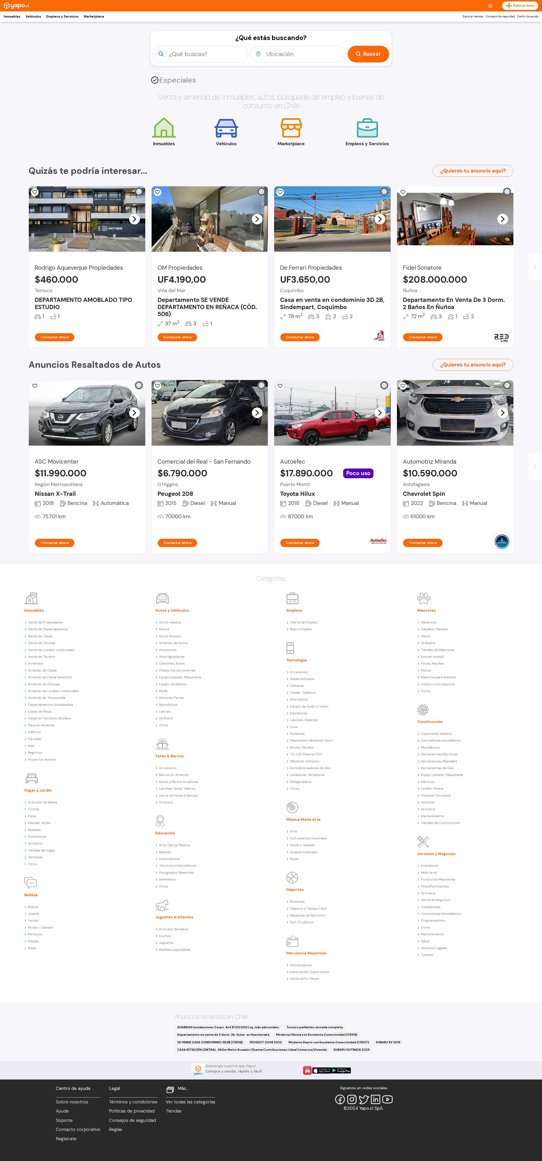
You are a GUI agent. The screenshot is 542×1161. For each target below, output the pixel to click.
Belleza (31, 894)
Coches (165, 936)
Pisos (32, 816)
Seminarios (167, 879)
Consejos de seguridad (500, 16)
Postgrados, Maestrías (176, 872)
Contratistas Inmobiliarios (441, 740)
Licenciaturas (169, 859)
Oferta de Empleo (303, 622)
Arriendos (35, 663)
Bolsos (33, 907)
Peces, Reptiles (432, 663)
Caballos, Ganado (434, 629)
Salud (425, 941)
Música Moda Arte (303, 819)
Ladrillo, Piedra (432, 788)
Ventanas (35, 857)
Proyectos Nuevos (42, 759)
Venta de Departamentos (48, 629)
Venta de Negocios (435, 900)
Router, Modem (302, 747)
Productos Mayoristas (438, 879)
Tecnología (296, 660)
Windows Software (304, 761)
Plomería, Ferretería (436, 795)
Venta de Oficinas (41, 643)
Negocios (35, 752)
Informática (299, 699)
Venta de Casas (40, 636)
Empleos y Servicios (62, 16)
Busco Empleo (301, 629)
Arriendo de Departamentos (50, 677)
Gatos (426, 636)
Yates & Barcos (169, 756)
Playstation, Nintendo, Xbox (311, 740)
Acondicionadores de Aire (310, 768)
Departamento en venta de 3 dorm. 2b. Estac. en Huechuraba (223, 1035)
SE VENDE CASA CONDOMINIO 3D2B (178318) (210, 1042)
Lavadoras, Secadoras (307, 775)
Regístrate (66, 1139)
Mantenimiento (432, 816)
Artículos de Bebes (42, 802)
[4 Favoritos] (280, 192)
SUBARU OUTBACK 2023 (351, 1050)
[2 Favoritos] (35, 192)
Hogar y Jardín (38, 790)
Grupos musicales (304, 852)
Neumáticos (168, 704)
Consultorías (431, 907)
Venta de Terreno (41, 656)
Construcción (430, 721)
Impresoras (298, 713)
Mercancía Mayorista (306, 953)
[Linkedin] (376, 1099)
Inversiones (429, 865)
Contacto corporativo (78, 1129)
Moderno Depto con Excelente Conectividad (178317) (329, 1042)
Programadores (433, 920)
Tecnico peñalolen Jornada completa (314, 1027)
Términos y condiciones (133, 1102)
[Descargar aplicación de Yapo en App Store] (322, 1070)
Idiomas (165, 852)
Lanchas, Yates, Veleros (177, 788)
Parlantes (297, 733)
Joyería (33, 913)
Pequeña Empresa (435, 886)
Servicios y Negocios (436, 853)
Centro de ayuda (527, 16)
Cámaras (297, 685)
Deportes (295, 889)
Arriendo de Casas (42, 670)
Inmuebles (12, 16)
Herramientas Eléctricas (439, 754)
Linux (294, 727)
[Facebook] (340, 1099)
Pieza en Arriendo (41, 725)
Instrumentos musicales (308, 838)
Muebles (34, 830)
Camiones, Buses (172, 663)
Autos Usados (170, 622)
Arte (293, 831)
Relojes (33, 941)
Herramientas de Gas (437, 768)
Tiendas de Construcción (440, 823)
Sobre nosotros (72, 1102)
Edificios (34, 732)
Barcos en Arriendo (174, 775)
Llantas (164, 711)
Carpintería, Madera (436, 733)
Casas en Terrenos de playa (49, 718)
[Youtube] (387, 1099)
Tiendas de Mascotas (437, 650)
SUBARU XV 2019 (388, 1042)
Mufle (163, 691)
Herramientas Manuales (439, 761)
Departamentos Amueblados (50, 704)
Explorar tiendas (473, 16)
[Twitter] (364, 1099)
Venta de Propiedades (45, 622)
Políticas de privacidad (132, 1111)
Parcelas (34, 739)
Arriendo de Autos (173, 643)
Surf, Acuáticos (302, 922)
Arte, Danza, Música (174, 845)
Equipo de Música (172, 684)
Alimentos (428, 622)
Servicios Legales (434, 948)
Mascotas (426, 610)
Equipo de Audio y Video (309, 706)
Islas (31, 746)
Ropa (32, 948)
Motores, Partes (171, 697)
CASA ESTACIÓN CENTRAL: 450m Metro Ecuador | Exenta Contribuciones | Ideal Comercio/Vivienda (252, 1050)
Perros (426, 670)
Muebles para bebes (175, 949)
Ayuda (62, 1111)
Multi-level (429, 872)
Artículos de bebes (173, 929)
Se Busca (166, 718)
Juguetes (166, 942)
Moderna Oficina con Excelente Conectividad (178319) (316, 1035)
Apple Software (302, 679)
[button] (134, 219)
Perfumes (35, 934)
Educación (165, 833)
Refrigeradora (300, 782)
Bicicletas (297, 901)
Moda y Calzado (40, 927)
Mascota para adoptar (438, 677)
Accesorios (168, 650)
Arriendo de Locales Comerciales (53, 691)
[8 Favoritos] (403, 192)
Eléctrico (428, 782)
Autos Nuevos (170, 636)
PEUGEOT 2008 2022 (266, 1042)
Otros (32, 864)
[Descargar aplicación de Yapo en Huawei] (307, 1070)
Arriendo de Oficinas (44, 684)
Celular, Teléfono (303, 692)
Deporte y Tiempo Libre (308, 908)
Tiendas (173, 1111)
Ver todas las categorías (190, 1102)
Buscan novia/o (432, 656)
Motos (164, 629)
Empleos (294, 610)
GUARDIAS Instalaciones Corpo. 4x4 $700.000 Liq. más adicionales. (228, 1027)
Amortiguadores (171, 656)
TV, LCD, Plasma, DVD (306, 754)
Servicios (428, 802)
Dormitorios (37, 836)
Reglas (115, 1129)
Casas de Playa (39, 711)
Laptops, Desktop (304, 720)
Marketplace (94, 16)
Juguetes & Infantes (174, 917)
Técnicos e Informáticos (177, 865)
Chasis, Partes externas (177, 670)
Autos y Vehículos (172, 610)
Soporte (64, 1120)
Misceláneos (430, 747)
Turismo (427, 954)
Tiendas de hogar (41, 850)
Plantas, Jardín (39, 823)
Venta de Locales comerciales (51, 650)
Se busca (35, 843)
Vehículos (33, 16)
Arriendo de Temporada (46, 697)
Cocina (33, 809)
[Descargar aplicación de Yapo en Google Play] (341, 1070)
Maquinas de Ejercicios (307, 915)
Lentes (33, 920)
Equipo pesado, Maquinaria (180, 677)
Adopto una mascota (437, 684)
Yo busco (166, 802)
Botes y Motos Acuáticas (178, 782)
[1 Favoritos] (35, 386)
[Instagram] (352, 1099)
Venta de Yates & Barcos (178, 795)
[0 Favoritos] (157, 192)
